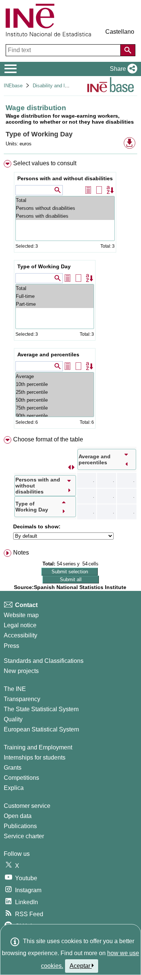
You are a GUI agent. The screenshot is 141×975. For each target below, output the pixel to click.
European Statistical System (41, 729)
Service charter (24, 836)
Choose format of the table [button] (48, 439)
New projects (21, 671)
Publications (20, 826)
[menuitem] (70, 295)
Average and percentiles (48, 354)
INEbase (13, 85)
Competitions (21, 778)
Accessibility (20, 635)
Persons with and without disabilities (65, 178)
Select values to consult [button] (44, 163)
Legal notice (20, 625)
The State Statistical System (41, 709)
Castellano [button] (119, 31)
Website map (21, 615)
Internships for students (34, 757)
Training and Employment (38, 747)
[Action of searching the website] (127, 50)
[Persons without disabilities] (65, 208)
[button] (122, 69)
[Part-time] (55, 304)
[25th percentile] (55, 392)
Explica (14, 788)
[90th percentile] (55, 416)
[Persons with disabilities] (65, 216)
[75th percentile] (55, 408)
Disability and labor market (62, 85)
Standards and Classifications (43, 661)
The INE (15, 689)
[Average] (55, 376)
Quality (13, 719)
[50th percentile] (55, 400)
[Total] (65, 200)
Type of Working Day (44, 266)
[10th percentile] (55, 384)
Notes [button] (21, 552)
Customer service (27, 806)
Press (11, 646)
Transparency (22, 699)
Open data (18, 816)
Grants (12, 767)
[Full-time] (55, 296)
